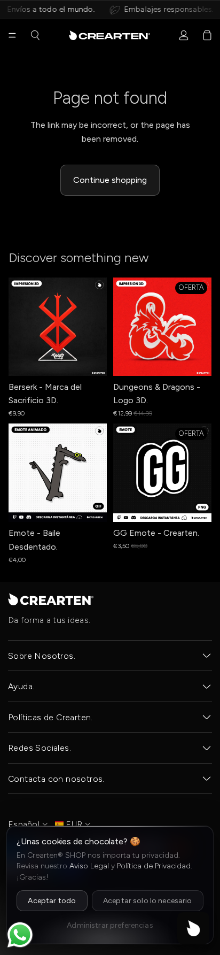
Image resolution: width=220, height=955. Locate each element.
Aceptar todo (52, 900)
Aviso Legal (89, 866)
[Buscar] (35, 35)
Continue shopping (110, 180)
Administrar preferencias (110, 925)
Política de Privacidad (154, 866)
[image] (50, 598)
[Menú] (12, 35)
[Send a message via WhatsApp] (20, 935)
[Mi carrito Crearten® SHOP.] (207, 35)
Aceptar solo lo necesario (147, 900)
